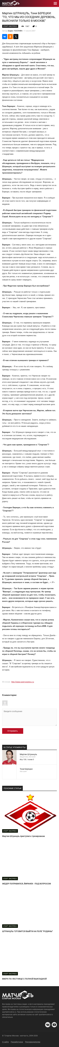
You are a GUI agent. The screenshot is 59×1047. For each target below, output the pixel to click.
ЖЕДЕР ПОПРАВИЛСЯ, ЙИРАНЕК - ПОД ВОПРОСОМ (26, 883)
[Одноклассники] (10, 36)
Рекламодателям (32, 1042)
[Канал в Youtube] (54, 1024)
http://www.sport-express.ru (22, 682)
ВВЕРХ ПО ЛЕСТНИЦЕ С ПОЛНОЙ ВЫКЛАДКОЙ (24, 979)
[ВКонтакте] (4, 36)
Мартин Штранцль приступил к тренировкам (23, 836)
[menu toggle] (55, 3)
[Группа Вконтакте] (47, 1024)
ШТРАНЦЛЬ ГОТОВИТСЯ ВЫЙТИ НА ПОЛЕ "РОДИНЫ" (27, 931)
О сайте (5, 1042)
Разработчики (17, 1042)
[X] (15, 36)
